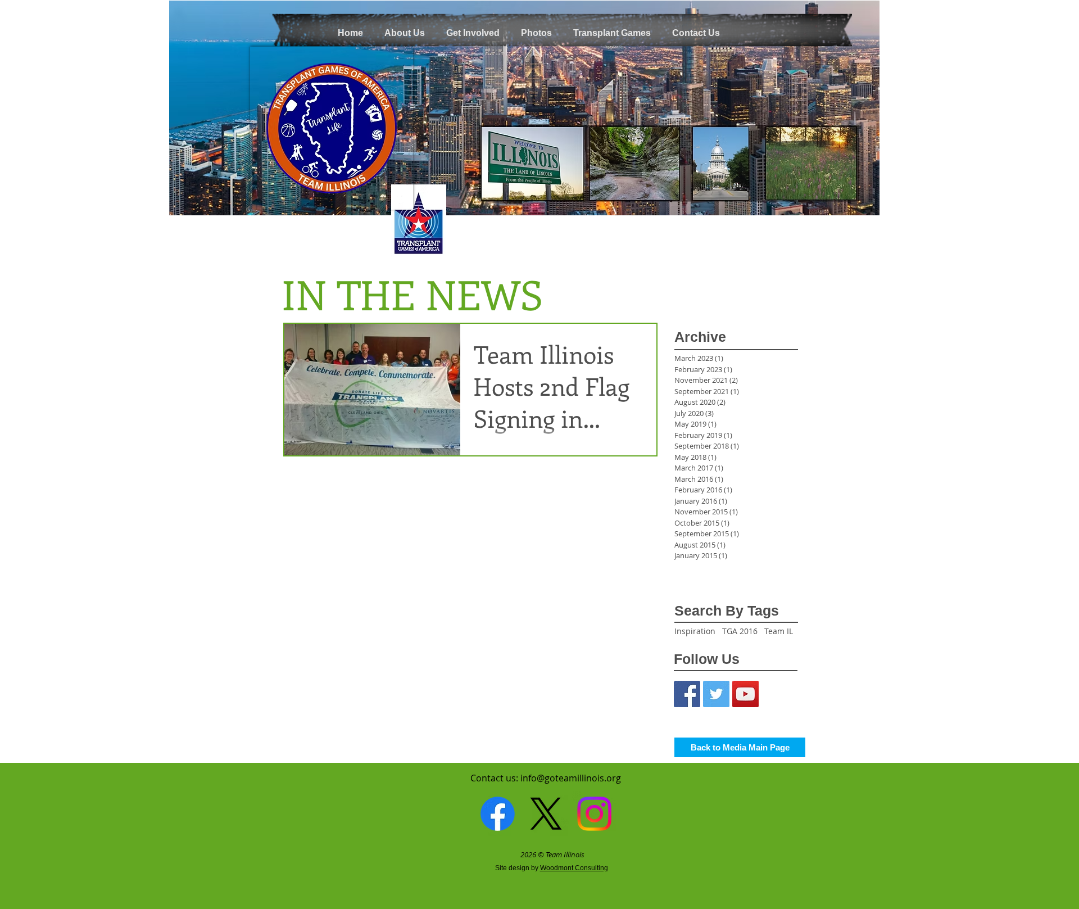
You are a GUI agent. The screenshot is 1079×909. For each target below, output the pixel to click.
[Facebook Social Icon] (687, 694)
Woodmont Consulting (574, 868)
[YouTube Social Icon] (745, 694)
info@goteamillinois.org (570, 778)
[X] (546, 813)
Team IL (778, 631)
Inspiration (694, 631)
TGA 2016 (740, 631)
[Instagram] (594, 813)
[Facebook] (497, 813)
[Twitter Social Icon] (716, 694)
